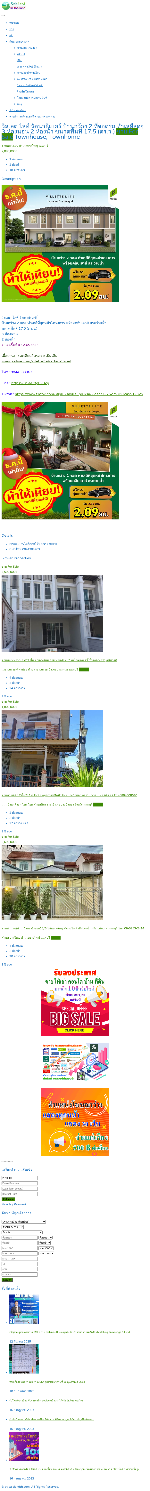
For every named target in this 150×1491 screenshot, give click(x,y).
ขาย (11, 29)
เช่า (11, 35)
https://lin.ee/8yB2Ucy (30, 383)
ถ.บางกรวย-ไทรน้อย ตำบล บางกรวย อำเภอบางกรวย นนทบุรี (40, 669)
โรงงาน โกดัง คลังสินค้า (30, 85)
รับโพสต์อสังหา (17, 110)
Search (7, 1279)
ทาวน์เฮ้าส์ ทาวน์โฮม (28, 73)
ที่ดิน (19, 60)
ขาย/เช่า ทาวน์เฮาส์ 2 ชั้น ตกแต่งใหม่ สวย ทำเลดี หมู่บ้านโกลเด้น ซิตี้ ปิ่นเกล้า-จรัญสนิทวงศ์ (59, 660)
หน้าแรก (14, 23)
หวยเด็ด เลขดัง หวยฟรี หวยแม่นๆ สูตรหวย (32, 116)
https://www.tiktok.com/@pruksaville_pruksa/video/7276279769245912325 (79, 394)
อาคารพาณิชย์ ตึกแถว (29, 66)
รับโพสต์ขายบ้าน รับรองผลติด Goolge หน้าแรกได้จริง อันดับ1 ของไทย (46, 1400)
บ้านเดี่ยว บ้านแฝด (27, 48)
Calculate (8, 1199)
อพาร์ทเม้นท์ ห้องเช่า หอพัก (32, 79)
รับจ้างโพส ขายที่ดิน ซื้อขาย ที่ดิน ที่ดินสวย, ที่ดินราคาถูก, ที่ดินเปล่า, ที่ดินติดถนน (51, 1419)
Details (83, 669)
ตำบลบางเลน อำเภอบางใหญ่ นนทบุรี (25, 146)
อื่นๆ (19, 104)
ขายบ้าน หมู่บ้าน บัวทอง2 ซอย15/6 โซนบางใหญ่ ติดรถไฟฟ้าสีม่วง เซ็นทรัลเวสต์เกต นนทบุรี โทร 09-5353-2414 (73, 928)
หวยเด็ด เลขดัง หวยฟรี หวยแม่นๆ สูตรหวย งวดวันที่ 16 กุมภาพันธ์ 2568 (47, 1382)
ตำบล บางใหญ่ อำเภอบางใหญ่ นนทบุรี (26, 937)
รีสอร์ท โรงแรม (25, 91)
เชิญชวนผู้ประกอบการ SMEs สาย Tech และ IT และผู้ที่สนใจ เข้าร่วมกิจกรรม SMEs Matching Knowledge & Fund (69, 1332)
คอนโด (21, 54)
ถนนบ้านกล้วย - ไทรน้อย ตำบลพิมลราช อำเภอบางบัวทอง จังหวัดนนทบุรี (47, 804)
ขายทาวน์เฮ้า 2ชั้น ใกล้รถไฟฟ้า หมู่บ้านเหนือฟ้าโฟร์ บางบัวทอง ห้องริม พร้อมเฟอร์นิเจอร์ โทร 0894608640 (69, 795)
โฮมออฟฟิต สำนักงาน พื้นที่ (32, 98)
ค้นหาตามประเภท (19, 41)
